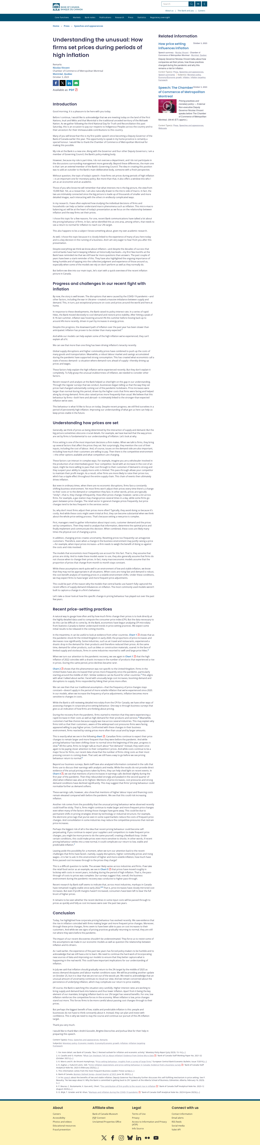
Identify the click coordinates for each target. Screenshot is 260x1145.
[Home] (68, 7)
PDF (71, 90)
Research (119, 17)
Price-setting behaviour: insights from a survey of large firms (123, 1061)
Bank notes (90, 17)
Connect (98, 1117)
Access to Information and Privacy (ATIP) (149, 1123)
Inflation (124, 1043)
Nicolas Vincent (61, 67)
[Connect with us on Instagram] (121, 1139)
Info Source (138, 1128)
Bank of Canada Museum (105, 1113)
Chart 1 (133, 634)
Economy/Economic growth (107, 1043)
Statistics (141, 17)
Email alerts (178, 1117)
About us (169, 10)
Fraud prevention (62, 1129)
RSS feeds (177, 1121)
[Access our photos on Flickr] (147, 1139)
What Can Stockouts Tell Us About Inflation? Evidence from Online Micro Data (119, 1055)
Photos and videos (62, 1121)
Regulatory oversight (160, 17)
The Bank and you (186, 10)
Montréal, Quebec (62, 73)
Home (56, 25)
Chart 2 (57, 668)
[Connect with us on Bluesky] (130, 1139)
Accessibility (59, 1117)
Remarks (104, 1039)
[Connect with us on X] (104, 1139)
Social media (178, 1125)
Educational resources (64, 1125)
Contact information (182, 1113)
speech (67, 1077)
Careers (201, 10)
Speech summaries (166, 74)
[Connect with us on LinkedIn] (139, 1139)
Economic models (86, 1043)
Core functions (62, 17)
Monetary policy (70, 1043)
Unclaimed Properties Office (106, 1121)
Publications (105, 17)
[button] (56, 83)
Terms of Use (139, 1113)
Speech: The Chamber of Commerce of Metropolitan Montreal (181, 92)
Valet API (176, 1129)
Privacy (135, 1117)
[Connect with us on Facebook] (113, 1139)
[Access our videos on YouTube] (156, 1139)
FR (198, 3)
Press (130, 17)
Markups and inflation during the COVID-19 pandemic (113, 1092)
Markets (77, 17)
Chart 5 (104, 869)
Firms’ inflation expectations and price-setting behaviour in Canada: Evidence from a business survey (135, 1065)
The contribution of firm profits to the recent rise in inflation (128, 1086)
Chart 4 (57, 773)
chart (99, 736)
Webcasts (162, 128)
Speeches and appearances (88, 25)
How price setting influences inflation (173, 46)
